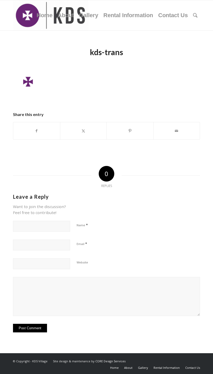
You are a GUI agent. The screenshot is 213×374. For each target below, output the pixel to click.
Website (82, 262)
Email (82, 243)
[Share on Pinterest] (130, 130)
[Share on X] (83, 130)
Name (82, 225)
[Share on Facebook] (36, 130)
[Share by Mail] (177, 130)
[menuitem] (44, 15)
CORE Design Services (110, 361)
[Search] (195, 15)
